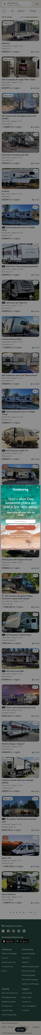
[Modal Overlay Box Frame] (20, 517)
